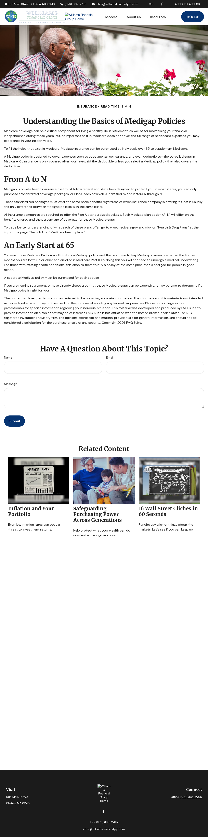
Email (110, 357)
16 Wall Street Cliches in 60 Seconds (168, 511)
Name (8, 357)
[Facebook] (162, 4)
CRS (151, 4)
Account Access (187, 4)
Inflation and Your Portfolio (31, 511)
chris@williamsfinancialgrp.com (117, 4)
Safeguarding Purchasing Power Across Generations (97, 514)
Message (10, 384)
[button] (111, 16)
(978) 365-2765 (75, 4)
